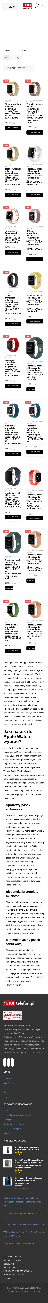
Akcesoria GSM (9, 1079)
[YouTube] (8, 1059)
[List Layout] (11, 57)
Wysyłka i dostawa (12, 1260)
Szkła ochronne (9, 1092)
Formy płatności (9, 1120)
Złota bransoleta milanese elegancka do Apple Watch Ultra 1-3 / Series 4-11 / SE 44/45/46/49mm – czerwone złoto (34, 113)
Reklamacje (9, 1268)
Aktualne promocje (13, 1257)
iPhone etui (7, 1087)
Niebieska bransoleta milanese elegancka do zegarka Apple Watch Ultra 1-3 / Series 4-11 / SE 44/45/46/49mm (13, 435)
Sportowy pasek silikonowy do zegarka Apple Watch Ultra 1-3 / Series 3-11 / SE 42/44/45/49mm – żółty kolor (34, 303)
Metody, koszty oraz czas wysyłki (17, 1115)
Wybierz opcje (31, 389)
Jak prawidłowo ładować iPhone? (18, 1244)
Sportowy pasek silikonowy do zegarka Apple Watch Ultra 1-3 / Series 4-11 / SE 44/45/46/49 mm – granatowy (13, 500)
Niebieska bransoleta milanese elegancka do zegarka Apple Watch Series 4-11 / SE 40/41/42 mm (34, 434)
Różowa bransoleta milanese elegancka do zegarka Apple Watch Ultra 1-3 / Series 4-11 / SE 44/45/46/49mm (34, 240)
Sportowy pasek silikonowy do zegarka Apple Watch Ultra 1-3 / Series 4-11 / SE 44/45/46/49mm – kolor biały (34, 177)
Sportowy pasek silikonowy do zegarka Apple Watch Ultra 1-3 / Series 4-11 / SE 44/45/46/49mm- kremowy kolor (35, 563)
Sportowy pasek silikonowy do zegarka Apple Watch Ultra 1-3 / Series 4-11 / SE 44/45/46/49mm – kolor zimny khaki (13, 569)
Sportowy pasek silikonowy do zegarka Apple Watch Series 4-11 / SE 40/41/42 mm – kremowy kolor (34, 631)
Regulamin (8, 1264)
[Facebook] (12, 1059)
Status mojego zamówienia (14, 1124)
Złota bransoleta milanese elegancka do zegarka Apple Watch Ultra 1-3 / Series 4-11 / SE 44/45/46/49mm (13, 177)
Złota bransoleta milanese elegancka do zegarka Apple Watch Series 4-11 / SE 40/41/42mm (13, 111)
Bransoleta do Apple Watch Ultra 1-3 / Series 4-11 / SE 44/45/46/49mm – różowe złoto (13, 236)
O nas (5, 1111)
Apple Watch (8, 1083)
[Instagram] (4, 1059)
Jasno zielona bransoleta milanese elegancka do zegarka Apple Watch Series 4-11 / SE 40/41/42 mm (13, 633)
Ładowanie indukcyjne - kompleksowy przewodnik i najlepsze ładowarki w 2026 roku (22, 1202)
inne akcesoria (23, 713)
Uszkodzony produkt (13, 1275)
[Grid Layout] (6, 57)
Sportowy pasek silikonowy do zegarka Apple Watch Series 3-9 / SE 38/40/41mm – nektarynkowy (34, 501)
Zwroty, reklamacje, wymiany (15, 1128)
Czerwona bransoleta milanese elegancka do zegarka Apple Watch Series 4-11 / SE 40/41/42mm (12, 368)
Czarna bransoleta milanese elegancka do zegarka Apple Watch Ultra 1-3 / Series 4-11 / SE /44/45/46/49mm (13, 305)
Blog (5, 1096)
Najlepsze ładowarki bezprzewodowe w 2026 (23, 1224)
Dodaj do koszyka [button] (13, 127)
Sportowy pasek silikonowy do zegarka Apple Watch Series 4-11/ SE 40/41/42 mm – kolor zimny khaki (34, 372)
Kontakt (6, 1133)
